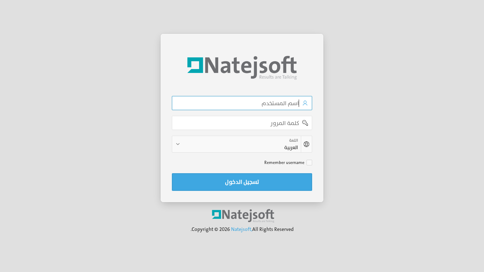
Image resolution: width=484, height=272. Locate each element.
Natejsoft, (241, 229)
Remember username (284, 162)
